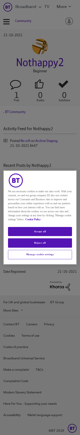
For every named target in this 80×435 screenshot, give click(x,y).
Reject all (40, 243)
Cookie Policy (33, 219)
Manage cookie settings (40, 254)
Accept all (40, 231)
